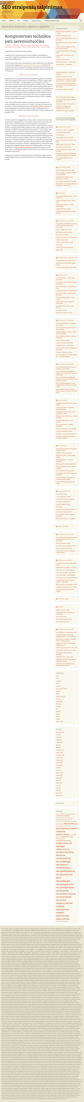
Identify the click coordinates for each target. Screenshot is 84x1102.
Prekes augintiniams (64, 491)
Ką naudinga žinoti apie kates (63, 132)
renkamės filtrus (75, 1002)
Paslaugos (16, 45)
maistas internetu (17, 1004)
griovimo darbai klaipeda (54, 1016)
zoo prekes (66, 1013)
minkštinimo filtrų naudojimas (22, 930)
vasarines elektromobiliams (38, 1037)
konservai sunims (6, 994)
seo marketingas (63, 861)
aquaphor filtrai (67, 944)
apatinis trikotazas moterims (30, 1026)
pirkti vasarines (58, 1037)
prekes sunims (13, 1001)
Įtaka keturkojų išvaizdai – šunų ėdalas (65, 518)
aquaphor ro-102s (34, 949)
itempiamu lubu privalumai (17, 975)
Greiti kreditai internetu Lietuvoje (64, 619)
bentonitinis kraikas (54, 994)
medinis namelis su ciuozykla (67, 980)
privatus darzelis (6, 975)
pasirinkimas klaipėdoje (31, 1028)
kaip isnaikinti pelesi (54, 1043)
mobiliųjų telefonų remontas (40, 961)
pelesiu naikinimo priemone (44, 1019)
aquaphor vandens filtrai (57, 944)
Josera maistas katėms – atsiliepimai (65, 499)
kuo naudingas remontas (47, 965)
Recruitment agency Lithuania (17, 1016)
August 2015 (59, 783)
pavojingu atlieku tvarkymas (27, 1025)
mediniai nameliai (6, 1014)
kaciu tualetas (14, 994)
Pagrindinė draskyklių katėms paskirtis (65, 104)
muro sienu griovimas (48, 1023)
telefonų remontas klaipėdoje (43, 47)
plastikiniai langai (68, 837)
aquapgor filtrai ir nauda (44, 947)
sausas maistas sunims (72, 994)
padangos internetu (54, 982)
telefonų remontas (43, 106)
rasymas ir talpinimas (25, 1033)
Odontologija (59, 701)
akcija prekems (56, 1001)
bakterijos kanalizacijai (60, 814)
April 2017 (58, 767)
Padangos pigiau (63, 599)
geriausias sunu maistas (69, 1007)
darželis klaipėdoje (20, 1028)
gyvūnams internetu (68, 1009)
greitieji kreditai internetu (72, 978)
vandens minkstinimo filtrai (17, 954)
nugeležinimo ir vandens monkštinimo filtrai (46, 942)
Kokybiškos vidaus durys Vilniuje (64, 352)
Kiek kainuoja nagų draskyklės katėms (65, 97)
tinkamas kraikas (56, 1011)
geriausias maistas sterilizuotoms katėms (12, 961)
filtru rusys (63, 1011)
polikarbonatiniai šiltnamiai (8, 1002)
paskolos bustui (5, 990)
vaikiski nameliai (51, 1014)
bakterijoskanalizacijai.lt (44, 1026)
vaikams (80, 968)
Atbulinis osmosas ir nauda (62, 340)
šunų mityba (36, 1009)
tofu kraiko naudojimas (65, 995)
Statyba (4, 20)
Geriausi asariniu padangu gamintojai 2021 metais (31, 1057)
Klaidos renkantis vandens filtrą (64, 229)
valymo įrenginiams (47, 1092)
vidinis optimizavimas (75, 977)
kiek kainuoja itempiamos (69, 975)
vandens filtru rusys (7, 949)
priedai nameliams (74, 1081)
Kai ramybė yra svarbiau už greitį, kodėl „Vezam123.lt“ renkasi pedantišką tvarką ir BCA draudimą (66, 85)
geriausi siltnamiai (65, 1001)
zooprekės (27, 1011)
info (79, 994)
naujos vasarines (30, 1035)
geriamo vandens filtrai (28, 946)
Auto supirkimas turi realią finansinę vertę (66, 632)
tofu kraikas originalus (46, 989)
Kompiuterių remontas (24, 147)
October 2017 (59, 765)
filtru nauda (4, 1006)
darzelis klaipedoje (55, 1026)
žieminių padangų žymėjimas (32, 929)
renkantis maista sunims (7, 1047)
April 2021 (58, 747)
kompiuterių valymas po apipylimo (13, 47)
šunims (45, 995)
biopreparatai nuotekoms (8, 1018)
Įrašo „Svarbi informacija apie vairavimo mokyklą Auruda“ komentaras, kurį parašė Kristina (66, 385)
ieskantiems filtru (70, 1004)
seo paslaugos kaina (65, 884)
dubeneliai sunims (63, 992)
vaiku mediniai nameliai (29, 1085)
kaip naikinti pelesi (31, 1019)
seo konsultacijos (63, 858)
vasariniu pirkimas (20, 1035)
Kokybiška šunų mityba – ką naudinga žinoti (66, 290)
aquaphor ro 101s (59, 953)
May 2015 (58, 788)
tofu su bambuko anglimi (20, 989)
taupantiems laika (11, 1035)
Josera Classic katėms (61, 494)
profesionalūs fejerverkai (37, 1011)
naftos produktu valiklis (42, 1045)
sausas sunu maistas (23, 1001)
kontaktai (22, 997)
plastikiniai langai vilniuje (63, 840)
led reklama (52, 1002)
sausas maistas (43, 1009)
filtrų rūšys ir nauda (45, 930)
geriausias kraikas (11, 1011)
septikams (10, 1023)
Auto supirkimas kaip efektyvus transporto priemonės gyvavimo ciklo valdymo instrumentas (66, 225)
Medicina (58, 699)
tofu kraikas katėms (74, 1013)
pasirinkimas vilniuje (60, 973)
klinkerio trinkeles (74, 1016)
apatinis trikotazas (59, 1025)
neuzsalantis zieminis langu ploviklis (40, 983)
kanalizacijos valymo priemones (62, 821)
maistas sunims (58, 1007)
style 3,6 (50, 1013)
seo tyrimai (61, 900)
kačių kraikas (51, 1009)
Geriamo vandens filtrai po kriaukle (64, 343)
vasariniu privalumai (33, 1038)
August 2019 (59, 757)
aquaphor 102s (68, 953)
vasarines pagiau (57, 1038)
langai (75, 824)
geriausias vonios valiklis (18, 963)
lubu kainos (8, 977)
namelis (22, 1085)
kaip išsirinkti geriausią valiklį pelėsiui (64, 958)
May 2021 (58, 745)
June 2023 (58, 735)
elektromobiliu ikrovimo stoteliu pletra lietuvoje (37, 963)
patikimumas (69, 1023)
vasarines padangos (7, 985)
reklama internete (63, 849)
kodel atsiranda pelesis (26, 971)
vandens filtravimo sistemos (41, 934)
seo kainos (69, 852)
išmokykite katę (30, 990)
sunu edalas (9, 992)
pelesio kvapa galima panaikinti (42, 954)
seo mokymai (62, 864)
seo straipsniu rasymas (66, 893)
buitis (76, 968)
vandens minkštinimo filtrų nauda (17, 942)
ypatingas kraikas (47, 1001)
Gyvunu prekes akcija (64, 127)
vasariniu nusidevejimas (50, 1040)
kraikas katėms (58, 1009)
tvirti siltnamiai (18, 1002)
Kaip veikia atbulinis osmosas (63, 543)
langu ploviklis (76, 983)
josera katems (29, 992)
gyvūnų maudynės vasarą (26, 1009)
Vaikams (58, 719)
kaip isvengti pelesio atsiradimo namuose (44, 958)
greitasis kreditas (38, 978)
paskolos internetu (19, 978)
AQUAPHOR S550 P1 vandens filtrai (64, 345)
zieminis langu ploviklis (55, 983)
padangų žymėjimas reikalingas (70, 963)
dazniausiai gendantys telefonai (70, 959)
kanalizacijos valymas (68, 819)
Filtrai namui (59, 245)
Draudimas (26, 20)
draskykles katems (29, 980)
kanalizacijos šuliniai (60, 823)
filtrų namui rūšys (27, 939)
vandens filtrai (75, 942)
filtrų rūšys (12, 930)
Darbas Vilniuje (5, 1016)
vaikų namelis (14, 1014)
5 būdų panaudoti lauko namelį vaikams (65, 260)
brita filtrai (59, 1080)
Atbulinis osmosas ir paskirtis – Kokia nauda (66, 647)
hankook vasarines (6, 1037)
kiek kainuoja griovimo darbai (66, 1019)
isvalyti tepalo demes (18, 982)
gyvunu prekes (66, 977)
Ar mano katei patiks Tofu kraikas (64, 431)
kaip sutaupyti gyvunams (8, 995)
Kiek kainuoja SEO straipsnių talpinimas (65, 464)
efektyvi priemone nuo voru (8, 966)
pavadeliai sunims (76, 999)
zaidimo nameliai (57, 1090)
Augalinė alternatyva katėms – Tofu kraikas (66, 567)
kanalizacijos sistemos (69, 817)
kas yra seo (69, 823)
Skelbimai (11, 20)
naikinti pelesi (54, 1019)
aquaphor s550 (30, 953)
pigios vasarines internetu (26, 1040)
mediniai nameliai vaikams (57, 1030)
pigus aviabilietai (59, 836)
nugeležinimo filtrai (29, 954)
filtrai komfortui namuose (67, 934)
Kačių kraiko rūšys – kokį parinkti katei (65, 570)
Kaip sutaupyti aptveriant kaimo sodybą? (66, 181)
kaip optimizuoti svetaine (54, 968)
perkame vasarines (51, 1042)
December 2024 (60, 732)
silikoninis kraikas (44, 994)
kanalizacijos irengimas (60, 817)
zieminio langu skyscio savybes (49, 971)
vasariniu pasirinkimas (25, 1037)
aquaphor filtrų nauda (24, 947)
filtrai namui (8, 941)
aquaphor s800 (16, 949)
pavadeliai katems (66, 999)
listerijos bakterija (36, 971)
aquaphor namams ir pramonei (74, 946)
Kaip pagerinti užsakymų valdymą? (64, 89)
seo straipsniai (62, 890)
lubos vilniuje (24, 977)
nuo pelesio (18, 1030)
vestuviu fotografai (37, 1023)
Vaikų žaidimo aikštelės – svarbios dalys (66, 62)
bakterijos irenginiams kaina (33, 1018)
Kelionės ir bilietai (36, 20)
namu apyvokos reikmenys (67, 968)
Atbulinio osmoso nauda (62, 240)
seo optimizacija (63, 867)
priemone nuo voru (55, 954)
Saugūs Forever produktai (62, 59)
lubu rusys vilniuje (15, 977)
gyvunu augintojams (38, 995)
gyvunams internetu (18, 999)
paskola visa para (77, 1043)
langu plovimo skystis (67, 983)
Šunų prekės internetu (61, 310)
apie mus (28, 997)
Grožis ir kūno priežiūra (61, 688)
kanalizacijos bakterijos (63, 816)
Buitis (57, 678)
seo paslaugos (63, 880)
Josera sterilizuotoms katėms (63, 496)
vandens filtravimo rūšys (46, 929)
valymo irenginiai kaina (30, 1030)
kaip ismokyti (39, 1001)
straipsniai (45, 1004)
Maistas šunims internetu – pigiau (64, 312)
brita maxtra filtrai (16, 1013)
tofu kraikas (63, 994)
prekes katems (5, 1001)
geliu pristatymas (50, 1025)
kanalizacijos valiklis (60, 819)
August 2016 (59, 778)
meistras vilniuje (56, 990)
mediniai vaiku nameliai (12, 1021)
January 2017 (59, 775)
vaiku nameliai (59, 1014)
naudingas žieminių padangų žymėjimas (30, 965)
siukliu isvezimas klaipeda (71, 1085)
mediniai (16, 1083)
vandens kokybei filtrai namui (26, 937)
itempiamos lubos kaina (56, 975)
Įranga (57, 693)
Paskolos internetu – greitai (63, 610)
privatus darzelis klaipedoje (43, 1030)
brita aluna (27, 1013)
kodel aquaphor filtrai (15, 951)
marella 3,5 (39, 1013)
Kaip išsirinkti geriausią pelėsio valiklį (65, 170)
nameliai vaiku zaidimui (41, 1085)
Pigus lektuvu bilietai (64, 167)
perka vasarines (15, 1037)
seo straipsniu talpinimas (44, 944)
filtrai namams (8, 935)
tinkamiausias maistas (7, 1004)
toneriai (49, 1021)
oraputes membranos (7, 1025)
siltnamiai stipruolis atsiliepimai (70, 970)
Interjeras (58, 691)
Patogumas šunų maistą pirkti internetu (65, 509)
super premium (75, 990)
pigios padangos (6, 983)
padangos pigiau (27, 985)
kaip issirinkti (73, 1001)
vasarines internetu (46, 1033)
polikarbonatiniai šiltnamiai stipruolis (10, 971)
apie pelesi (4, 1043)
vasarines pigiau (39, 1035)
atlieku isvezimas (68, 1030)
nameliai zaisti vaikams (23, 1021)
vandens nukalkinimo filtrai (64, 942)
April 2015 (58, 790)
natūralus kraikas (74, 1080)
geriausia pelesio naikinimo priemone (27, 1043)
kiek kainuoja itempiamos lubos (42, 975)
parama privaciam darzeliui (39, 973)
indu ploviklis (16, 1025)
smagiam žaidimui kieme (12, 959)
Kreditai (60, 607)
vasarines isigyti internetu (13, 1040)
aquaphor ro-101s (25, 949)
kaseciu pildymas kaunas (70, 1021)
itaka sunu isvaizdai (71, 997)
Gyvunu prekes (62, 400)
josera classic (57, 966)
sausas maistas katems (24, 994)
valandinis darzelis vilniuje (19, 992)
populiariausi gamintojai (75, 1042)
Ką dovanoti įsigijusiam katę (63, 504)
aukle (23, 1030)
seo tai (59, 897)
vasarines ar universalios (13, 1033)
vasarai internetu (11, 1042)
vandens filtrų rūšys (37, 939)
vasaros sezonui (71, 1040)
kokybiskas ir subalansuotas (54, 999)
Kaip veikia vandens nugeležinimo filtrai (65, 546)
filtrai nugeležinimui (57, 929)
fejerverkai (62, 1004)
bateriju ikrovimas (61, 1023)
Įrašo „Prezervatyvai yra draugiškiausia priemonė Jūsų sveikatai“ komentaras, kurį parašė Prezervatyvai (66, 379)
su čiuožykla (73, 1014)
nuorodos (38, 997)
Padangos (58, 704)
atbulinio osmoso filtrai (21, 932)
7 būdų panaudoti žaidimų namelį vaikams (66, 267)
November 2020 (60, 750)
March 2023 (59, 737)
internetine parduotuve (41, 999)
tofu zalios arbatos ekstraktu (33, 989)
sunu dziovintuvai (73, 992)
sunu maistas (32, 1001)
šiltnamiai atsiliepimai (43, 1002)
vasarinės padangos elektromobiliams (11, 965)
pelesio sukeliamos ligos (66, 1043)
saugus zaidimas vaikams (33, 970)
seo (55, 1023)
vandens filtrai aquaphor (16, 946)
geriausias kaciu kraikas (56, 959)
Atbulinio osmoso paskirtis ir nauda (64, 242)
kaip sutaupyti (9, 999)
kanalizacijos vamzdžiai (72, 821)
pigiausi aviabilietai (72, 834)
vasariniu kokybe (47, 1035)
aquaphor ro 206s (6, 954)
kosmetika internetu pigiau (50, 1095)
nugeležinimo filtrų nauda (63, 941)
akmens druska (60, 1045)
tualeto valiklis (17, 1023)
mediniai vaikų (22, 1083)
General (58, 686)
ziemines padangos (17, 985)
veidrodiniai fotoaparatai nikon (72, 1045)
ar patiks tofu (75, 995)
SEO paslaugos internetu (65, 629)
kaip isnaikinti (23, 1019)
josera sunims (37, 992)
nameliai (20, 1014)
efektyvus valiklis (58, 1018)
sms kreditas (19, 1045)
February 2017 (59, 772)
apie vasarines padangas (63, 1042)
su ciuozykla (66, 1014)
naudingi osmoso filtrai (13, 934)
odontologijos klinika (65, 990)
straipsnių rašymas (64, 903)
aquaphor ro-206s (6, 953)
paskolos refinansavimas (17, 980)
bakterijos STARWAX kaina (47, 1018)
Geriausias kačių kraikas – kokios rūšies (65, 572)
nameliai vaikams (35, 1014)
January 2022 (59, 742)
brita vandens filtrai (21, 1007)
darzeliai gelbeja (50, 973)
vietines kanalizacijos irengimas (62, 921)
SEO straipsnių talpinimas (8, 929)
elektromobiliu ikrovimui (73, 989)
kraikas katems (48, 1011)
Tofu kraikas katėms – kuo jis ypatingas (65, 575)
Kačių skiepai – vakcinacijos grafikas (65, 130)
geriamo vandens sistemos (8, 944)
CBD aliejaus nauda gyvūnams (63, 35)
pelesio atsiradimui (12, 1043)
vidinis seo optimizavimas (40, 968)
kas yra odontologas (7, 1013)
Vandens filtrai (59, 721)
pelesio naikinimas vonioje (12, 1019)
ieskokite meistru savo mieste (29, 45)
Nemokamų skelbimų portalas (51, 20)
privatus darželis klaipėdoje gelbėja (52, 1097)
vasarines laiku (71, 1033)
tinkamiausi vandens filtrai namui (33, 935)
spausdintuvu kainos (27, 1023)
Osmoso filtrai (59, 250)
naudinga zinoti (77, 1035)
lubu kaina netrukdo (29, 975)
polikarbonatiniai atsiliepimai (30, 1002)
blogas (40, 1004)
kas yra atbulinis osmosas (55, 932)
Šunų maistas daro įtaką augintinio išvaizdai (66, 584)
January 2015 (59, 795)
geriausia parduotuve (29, 999)
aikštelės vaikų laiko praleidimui (26, 959)
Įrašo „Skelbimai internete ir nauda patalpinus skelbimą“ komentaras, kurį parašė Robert (66, 390)
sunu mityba (21, 1068)
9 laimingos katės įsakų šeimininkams (65, 110)
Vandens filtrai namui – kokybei (63, 209)
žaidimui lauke (43, 1014)
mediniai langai (59, 826)
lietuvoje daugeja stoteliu (55, 963)
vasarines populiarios (68, 1035)
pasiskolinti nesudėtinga (8, 978)
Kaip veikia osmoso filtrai (62, 234)
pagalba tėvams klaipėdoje (67, 1026)
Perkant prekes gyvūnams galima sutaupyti (66, 577)
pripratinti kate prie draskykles (52, 980)
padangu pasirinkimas (7, 987)
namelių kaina (29, 1083)
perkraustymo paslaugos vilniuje (43, 990)
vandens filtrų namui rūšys (11, 937)
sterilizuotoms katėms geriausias (56, 961)
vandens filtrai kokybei (18, 935)
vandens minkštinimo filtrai (49, 941)
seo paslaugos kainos (65, 887)
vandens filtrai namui (17, 939)
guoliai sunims (55, 992)
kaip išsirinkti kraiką (43, 1080)
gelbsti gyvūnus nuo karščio (12, 1009)
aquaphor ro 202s (76, 953)
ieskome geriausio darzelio (72, 973)
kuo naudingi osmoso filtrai (26, 934)
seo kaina (60, 852)
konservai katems (35, 994)
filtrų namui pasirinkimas (54, 934)
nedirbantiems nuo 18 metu (8, 1045)
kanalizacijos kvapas (39, 1006)
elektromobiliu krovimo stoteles (25, 1059)
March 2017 (59, 770)
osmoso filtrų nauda (75, 929)
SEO (18, 20)
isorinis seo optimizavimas (26, 968)
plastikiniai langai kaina (60, 838)
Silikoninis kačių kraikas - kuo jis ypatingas (66, 428)
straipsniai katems (49, 977)
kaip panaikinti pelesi (14, 1090)
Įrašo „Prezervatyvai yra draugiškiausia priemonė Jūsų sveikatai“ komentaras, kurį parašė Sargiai (66, 373)
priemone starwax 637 (20, 1018)
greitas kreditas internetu (58, 978)
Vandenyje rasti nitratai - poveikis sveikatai (66, 237)
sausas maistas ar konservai (39, 1050)
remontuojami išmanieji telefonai (31, 65)
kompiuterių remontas (43, 45)
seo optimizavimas (65, 871)
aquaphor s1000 (51, 949)
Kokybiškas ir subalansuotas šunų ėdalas (66, 434)
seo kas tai (60, 855)
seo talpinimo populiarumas (65, 1031)
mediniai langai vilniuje (66, 826)
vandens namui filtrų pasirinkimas (42, 937)
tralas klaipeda (43, 1016)
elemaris (60, 1013)
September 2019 (60, 755)
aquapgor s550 (43, 949)
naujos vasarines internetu (68, 1038)
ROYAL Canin (59, 506)
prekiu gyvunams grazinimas (60, 989)
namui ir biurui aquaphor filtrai (63, 949)
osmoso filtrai (66, 929)
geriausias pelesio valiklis (67, 966)
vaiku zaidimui (61, 971)
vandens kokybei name (67, 937)
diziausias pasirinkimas (68, 1037)
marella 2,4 (33, 1013)
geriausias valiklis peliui (74, 965)
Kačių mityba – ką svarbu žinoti (63, 147)
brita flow (55, 1013)
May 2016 (58, 780)
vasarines (64, 1033)
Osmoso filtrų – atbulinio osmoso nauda (66, 650)
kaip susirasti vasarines (30, 1042)
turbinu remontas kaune (39, 977)
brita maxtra (12, 1081)
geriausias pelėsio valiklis (13, 958)
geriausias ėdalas (26, 1004)
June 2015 (58, 785)
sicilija (34, 1045)
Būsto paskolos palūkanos (62, 621)
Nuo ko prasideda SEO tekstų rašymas (65, 470)
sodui (15, 1007)
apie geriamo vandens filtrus (41, 932)
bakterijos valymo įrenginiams (70, 814)
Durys (57, 683)
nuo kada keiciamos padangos (49, 985)
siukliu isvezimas (65, 1016)
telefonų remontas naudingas (42, 959)
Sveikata (58, 716)
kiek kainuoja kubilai (70, 961)
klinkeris (4, 1019)
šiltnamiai (38, 1007)
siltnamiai (30, 977)
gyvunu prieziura (28, 995)
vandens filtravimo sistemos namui (49, 935)
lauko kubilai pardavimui (66, 954)
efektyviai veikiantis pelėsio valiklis (24, 966)
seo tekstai (66, 897)
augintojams (35, 1004)
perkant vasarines (41, 1042)
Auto (57, 676)
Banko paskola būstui (61, 616)
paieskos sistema (62, 834)
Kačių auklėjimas (60, 135)
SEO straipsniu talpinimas (66, 221)
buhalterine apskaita (27, 973)
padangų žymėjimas (20, 929)
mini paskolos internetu (47, 1059)
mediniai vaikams (54, 1083)
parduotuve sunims (27, 1031)
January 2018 (59, 762)
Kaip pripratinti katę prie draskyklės (65, 137)
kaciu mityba (23, 990)
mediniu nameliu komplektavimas (38, 1021)
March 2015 (59, 793)
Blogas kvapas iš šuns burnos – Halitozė (65, 144)
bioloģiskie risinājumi (71, 971)
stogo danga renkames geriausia (72, 1018)
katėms (49, 995)
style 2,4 (45, 1013)
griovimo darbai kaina (40, 1025)
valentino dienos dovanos (16, 1026)
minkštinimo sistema (35, 930)
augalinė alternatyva (6, 997)
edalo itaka (63, 997)
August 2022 (59, 740)
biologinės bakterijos (28, 1006)
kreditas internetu (6, 980)
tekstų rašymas (62, 919)
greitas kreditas (48, 978)
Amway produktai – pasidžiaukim (64, 64)
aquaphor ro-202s (59, 951)
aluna (23, 1013)
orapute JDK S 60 (77, 1023)
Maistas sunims (63, 275)
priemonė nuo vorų (55, 956)
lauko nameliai (26, 1014)
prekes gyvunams (19, 995)
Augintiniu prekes (63, 526)
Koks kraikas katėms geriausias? (64, 512)
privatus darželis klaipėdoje (54, 1028)
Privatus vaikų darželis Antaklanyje (64, 247)
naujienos (33, 997)
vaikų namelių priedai (7, 1092)
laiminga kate (58, 977)
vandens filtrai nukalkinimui (65, 930)
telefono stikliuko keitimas (28, 47)
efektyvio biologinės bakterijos (9, 1076)
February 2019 (59, 760)
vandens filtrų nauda (16, 941)
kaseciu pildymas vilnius (57, 1021)
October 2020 (59, 752)
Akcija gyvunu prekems (65, 560)
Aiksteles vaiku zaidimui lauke (67, 257)
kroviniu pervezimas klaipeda (32, 1016)
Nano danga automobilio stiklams (64, 232)
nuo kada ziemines (57, 970)
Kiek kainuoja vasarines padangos (58, 987)
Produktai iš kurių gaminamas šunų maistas (66, 587)
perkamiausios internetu (8, 1080)
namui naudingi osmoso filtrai (69, 932)
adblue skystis (17, 973)
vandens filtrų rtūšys (56, 937)
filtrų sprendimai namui (64, 935)
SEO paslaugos (62, 446)
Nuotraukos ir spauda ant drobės (64, 76)
